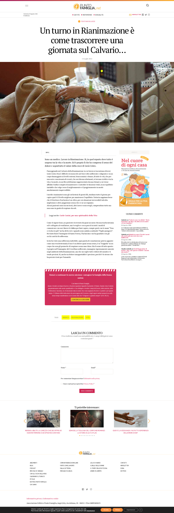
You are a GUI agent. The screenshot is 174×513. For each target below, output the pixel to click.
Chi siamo (33, 485)
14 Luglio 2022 (87, 59)
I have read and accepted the (78, 384)
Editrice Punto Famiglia (38, 482)
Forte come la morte (67, 465)
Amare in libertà (95, 471)
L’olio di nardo (95, 463)
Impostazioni (131, 510)
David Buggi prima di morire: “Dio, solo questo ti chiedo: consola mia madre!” (135, 250)
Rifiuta (117, 510)
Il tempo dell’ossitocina (98, 468)
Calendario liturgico (37, 476)
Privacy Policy (89, 384)
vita (88, 317)
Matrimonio (87, 15)
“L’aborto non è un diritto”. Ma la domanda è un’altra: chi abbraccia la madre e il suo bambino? (135, 221)
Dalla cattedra (65, 468)
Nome (63, 368)
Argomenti (33, 463)
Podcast (33, 468)
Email (93, 368)
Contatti (124, 463)
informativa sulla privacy (92, 378)
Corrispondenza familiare (69, 463)
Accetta (106, 510)
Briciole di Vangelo (36, 471)
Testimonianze (88, 21)
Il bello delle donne (97, 465)
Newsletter (125, 465)
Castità (77, 15)
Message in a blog (66, 471)
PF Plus (32, 479)
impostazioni (91, 511)
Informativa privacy (34, 498)
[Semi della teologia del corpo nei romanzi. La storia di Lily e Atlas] (87, 418)
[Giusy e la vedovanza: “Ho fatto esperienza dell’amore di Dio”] (130, 418)
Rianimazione (77, 317)
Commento (65, 347)
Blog (31, 465)
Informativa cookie (50, 498)
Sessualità (99, 15)
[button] (25, 421)
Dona (122, 468)
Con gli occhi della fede (38, 474)
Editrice (123, 471)
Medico (66, 317)
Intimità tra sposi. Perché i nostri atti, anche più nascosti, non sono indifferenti (135, 236)
